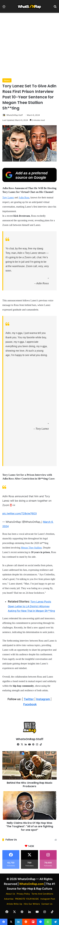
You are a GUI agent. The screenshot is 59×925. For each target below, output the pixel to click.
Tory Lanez (8, 197)
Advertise (9, 899)
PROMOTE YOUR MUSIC (27, 899)
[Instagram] (37, 744)
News (7, 80)
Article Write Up (14, 904)
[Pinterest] (33, 744)
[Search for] (55, 7)
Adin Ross (24, 197)
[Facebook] (18, 744)
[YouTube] (29, 744)
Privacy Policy (23, 893)
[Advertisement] (29, 45)
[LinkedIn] (26, 744)
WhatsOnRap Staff (14, 115)
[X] (22, 744)
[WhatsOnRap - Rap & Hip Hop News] (29, 6)
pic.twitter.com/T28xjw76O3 (19, 513)
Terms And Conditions (42, 893)
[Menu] (4, 7)
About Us (10, 893)
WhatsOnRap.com (31, 884)
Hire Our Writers (32, 904)
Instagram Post (47, 899)
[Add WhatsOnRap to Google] (29, 181)
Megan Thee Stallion (31, 547)
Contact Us (46, 904)
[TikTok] (41, 744)
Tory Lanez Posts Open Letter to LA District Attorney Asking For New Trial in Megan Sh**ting (31, 606)
